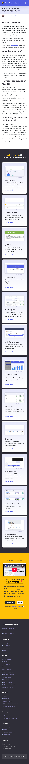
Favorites (6, 680)
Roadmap (6, 698)
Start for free (10, 603)
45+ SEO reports (8, 662)
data (22, 594)
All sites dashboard (9, 685)
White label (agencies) (10, 718)
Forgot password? (8, 633)
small (18, 589)
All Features (7, 648)
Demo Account (17, 606)
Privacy (5, 729)
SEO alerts (6, 664)
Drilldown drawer (8, 674)
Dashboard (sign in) (8, 628)
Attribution (6, 734)
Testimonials (7, 645)
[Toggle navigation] (26, 3)
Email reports (7, 667)
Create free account (9, 631)
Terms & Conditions (9, 732)
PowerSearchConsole (8, 10)
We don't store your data (10, 704)
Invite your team (8, 687)
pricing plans (14, 46)
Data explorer (7, 669)
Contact (5, 696)
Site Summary (7, 659)
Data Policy (6, 727)
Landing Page (7, 643)
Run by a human (7, 701)
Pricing (20, 603)
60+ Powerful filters (9, 672)
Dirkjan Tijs (13, 16)
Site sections (7, 677)
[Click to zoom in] (14, 171)
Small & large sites (9, 706)
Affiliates (6, 716)
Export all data (7, 682)
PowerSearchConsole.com (16, 756)
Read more (8, 190)
